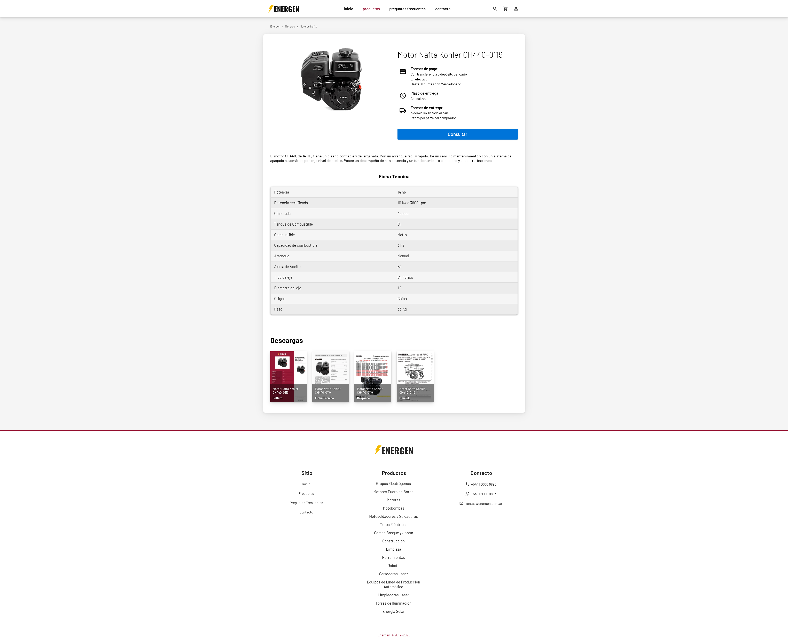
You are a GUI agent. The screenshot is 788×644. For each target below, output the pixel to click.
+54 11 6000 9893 (483, 484)
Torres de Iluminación (393, 603)
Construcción (393, 541)
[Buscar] (495, 8)
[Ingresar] (516, 8)
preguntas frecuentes (407, 8)
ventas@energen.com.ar (483, 503)
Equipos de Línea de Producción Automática (393, 584)
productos (371, 8)
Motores (393, 499)
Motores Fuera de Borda (393, 491)
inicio (348, 8)
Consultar (457, 134)
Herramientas (393, 557)
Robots (393, 565)
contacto (442, 8)
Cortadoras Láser (393, 573)
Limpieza (393, 549)
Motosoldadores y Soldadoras (393, 516)
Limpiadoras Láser (393, 594)
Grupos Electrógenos (393, 483)
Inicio (306, 484)
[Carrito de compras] (506, 8)
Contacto (306, 512)
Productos (306, 493)
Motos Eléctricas (394, 524)
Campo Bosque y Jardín (393, 532)
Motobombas (393, 508)
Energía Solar (394, 611)
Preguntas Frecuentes (306, 503)
